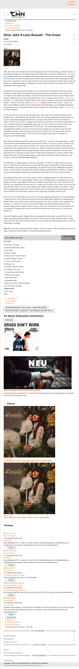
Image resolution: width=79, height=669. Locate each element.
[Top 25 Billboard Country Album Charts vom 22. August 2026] (29, 488)
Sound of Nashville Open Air (13, 585)
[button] (11, 642)
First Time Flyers (9, 536)
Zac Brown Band (69, 107)
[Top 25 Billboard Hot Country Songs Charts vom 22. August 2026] (29, 431)
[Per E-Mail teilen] (12, 48)
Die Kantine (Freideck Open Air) (14, 590)
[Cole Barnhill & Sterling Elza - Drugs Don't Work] (22, 336)
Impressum (38, 665)
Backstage (7, 540)
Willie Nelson (69, 98)
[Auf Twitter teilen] (9, 48)
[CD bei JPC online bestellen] (10, 67)
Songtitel (8, 241)
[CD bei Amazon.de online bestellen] (5, 67)
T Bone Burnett (12, 298)
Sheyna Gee (8, 570)
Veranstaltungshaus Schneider (14, 575)
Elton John (10, 303)
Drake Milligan (8, 600)
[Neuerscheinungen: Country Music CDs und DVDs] (38, 372)
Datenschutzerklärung (11, 665)
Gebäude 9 (8, 558)
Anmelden (9, 320)
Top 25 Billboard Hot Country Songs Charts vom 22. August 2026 (28, 461)
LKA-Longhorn (9, 605)
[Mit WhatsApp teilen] (10, 48)
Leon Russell (11, 301)
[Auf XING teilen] (11, 48)
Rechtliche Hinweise (26, 665)
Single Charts (8, 458)
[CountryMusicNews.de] (18, 14)
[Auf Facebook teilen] (8, 48)
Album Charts (8, 515)
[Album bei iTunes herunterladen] (7, 67)
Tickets (11, 548)
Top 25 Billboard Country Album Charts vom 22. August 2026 (26, 517)
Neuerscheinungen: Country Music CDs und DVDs (22, 390)
